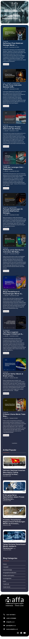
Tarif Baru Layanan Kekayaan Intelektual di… (13, 333)
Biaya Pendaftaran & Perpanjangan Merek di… (13, 293)
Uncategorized (6, 165)
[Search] (22, 10)
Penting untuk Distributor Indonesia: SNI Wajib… (13, 251)
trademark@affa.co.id (12, 629)
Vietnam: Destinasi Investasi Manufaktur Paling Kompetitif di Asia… (14, 472)
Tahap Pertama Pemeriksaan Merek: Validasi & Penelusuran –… (14, 546)
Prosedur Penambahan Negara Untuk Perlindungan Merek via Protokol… (14, 522)
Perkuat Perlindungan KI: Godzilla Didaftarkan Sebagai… (13, 211)
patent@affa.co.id (11, 625)
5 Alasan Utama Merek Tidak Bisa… (14, 415)
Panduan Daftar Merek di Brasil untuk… (13, 375)
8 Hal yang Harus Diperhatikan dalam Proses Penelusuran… (13, 497)
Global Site (6, 10)
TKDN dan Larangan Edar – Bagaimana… (13, 168)
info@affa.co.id (10, 622)
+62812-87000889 (11, 618)
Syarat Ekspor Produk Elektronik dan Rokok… (12, 128)
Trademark (5, 41)
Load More (14, 443)
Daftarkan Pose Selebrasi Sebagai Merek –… (13, 44)
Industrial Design (16, 83)
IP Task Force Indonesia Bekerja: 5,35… (12, 86)
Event (4, 83)
